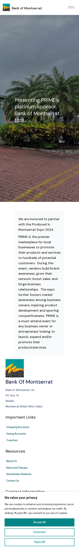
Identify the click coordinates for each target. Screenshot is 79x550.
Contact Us (12, 481)
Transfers (12, 440)
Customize (39, 532)
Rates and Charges (17, 468)
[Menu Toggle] (71, 7)
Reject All (39, 542)
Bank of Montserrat (27, 8)
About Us (11, 461)
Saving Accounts (16, 434)
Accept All (39, 522)
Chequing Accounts (17, 427)
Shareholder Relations (18, 474)
